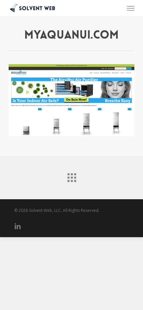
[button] (130, 8)
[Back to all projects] (71, 176)
